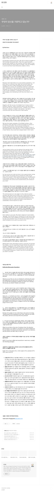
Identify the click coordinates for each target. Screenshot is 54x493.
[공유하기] (7, 424)
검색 (48, 3)
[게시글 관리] (9, 424)
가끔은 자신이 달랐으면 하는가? (10, 437)
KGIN (4, 2)
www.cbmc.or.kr (19, 418)
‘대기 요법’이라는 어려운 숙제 (10, 432)
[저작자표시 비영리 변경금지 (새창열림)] (18, 423)
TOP (51, 489)
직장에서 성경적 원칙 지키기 (10, 439)
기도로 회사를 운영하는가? (9, 436)
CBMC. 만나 (6, 430)
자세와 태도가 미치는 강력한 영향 (11, 434)
